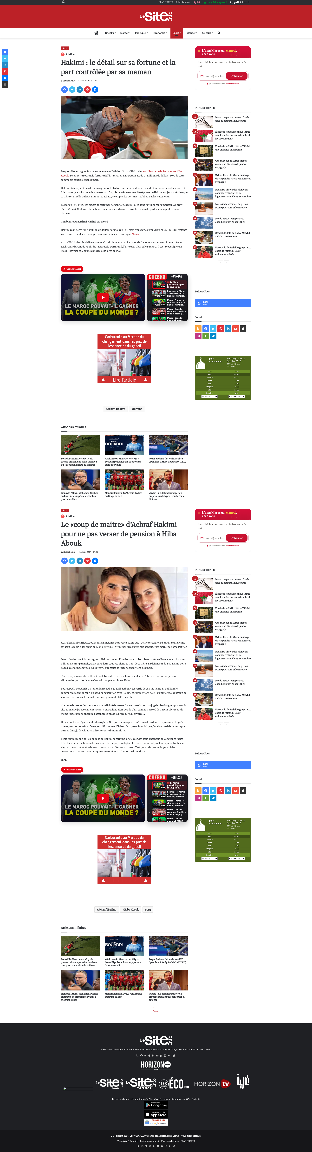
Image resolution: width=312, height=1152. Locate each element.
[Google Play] (170, 1056)
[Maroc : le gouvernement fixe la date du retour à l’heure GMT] (204, 122)
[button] (103, 297)
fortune (137, 408)
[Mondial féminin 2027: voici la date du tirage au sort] (124, 479)
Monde (191, 32)
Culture (206, 32)
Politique (140, 32)
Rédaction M (69, 80)
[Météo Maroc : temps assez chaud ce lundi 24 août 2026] (204, 223)
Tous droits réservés (191, 1135)
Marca (135, 234)
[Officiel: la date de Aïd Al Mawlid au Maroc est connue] (204, 237)
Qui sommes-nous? (149, 1141)
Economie (159, 32)
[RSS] (138, 1056)
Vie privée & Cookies (127, 1141)
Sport (176, 32)
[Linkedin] (80, 89)
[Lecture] (103, 297)
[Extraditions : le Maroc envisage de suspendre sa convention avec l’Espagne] (204, 180)
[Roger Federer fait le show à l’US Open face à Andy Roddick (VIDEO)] (168, 445)
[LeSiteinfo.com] (156, 16)
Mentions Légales (170, 1141)
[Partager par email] (5, 84)
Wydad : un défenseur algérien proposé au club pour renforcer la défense (166, 496)
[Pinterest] (87, 89)
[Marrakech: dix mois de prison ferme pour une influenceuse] (204, 208)
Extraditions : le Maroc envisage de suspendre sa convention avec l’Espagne (233, 178)
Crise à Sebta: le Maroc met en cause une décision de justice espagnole (231, 164)
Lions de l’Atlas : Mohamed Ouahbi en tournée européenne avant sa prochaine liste (79, 496)
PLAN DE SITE (188, 1141)
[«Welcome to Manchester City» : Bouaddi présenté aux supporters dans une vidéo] (124, 445)
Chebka (109, 32)
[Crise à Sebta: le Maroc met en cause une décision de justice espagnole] (204, 165)
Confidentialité (232, 84)
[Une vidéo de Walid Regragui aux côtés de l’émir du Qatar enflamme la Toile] (204, 252)
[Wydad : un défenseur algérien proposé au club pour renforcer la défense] (168, 479)
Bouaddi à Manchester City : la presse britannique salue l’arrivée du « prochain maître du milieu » (79, 461)
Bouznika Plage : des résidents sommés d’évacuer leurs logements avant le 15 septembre (233, 193)
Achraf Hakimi (116, 408)
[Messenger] (95, 89)
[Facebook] (64, 89)
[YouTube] (158, 1056)
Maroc (123, 32)
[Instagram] (166, 1056)
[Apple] (162, 1056)
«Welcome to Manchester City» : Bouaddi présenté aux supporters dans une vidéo (123, 461)
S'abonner (237, 76)
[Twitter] (72, 89)
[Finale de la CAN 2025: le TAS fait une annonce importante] (204, 151)
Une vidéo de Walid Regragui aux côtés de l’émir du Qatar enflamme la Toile (233, 251)
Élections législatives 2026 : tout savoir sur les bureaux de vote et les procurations (232, 135)
